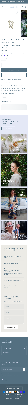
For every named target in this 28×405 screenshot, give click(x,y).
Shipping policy (9, 398)
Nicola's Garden (14, 149)
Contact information (18, 398)
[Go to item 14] (25, 39)
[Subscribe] (24, 369)
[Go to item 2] (4, 39)
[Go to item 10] (18, 39)
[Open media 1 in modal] (17, 12)
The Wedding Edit (8, 181)
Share (4, 97)
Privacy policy (13, 396)
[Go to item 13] (23, 39)
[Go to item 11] (20, 39)
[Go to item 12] (22, 39)
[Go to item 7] (13, 39)
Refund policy (7, 396)
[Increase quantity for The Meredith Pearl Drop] (8, 65)
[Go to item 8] (15, 39)
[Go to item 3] (6, 39)
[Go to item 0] (3, 39)
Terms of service (20, 396)
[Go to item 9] (16, 39)
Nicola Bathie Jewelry (7, 42)
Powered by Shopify (19, 394)
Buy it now (14, 75)
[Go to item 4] (8, 39)
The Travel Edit (20, 192)
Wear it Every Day (19, 236)
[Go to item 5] (10, 39)
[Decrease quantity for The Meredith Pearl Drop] (3, 65)
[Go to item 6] (11, 39)
